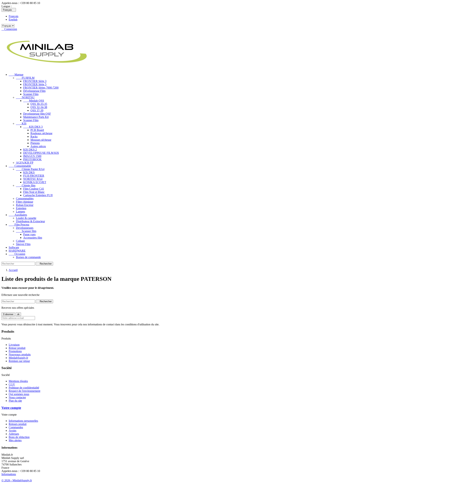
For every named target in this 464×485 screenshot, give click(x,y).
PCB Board (37, 130)
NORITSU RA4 (32, 178)
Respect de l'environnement (24, 390)
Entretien (21, 208)
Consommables (25, 198)
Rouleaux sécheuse (41, 133)
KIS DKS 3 (33, 126)
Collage (20, 240)
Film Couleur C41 (33, 188)
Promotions (15, 351)
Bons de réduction (19, 437)
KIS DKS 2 (30, 149)
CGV (12, 384)
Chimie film (25, 185)
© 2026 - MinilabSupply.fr (16, 480)
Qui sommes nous (19, 394)
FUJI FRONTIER (33, 175)
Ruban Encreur (24, 205)
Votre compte (11, 408)
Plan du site (15, 400)
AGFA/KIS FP (24, 162)
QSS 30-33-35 (38, 103)
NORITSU (25, 97)
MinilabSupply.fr (18, 357)
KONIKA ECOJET (34, 182)
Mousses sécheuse (40, 139)
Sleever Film (23, 244)
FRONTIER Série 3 (34, 81)
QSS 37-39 (36, 110)
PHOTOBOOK (32, 159)
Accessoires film (32, 237)
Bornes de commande (28, 257)
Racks (34, 136)
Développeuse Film (34, 90)
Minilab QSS (33, 100)
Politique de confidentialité (24, 387)
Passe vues (29, 234)
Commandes (16, 427)
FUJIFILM (25, 77)
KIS (21, 123)
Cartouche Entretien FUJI (38, 195)
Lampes (20, 211)
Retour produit (17, 347)
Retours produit (17, 424)
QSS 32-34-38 (38, 107)
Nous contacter (17, 397)
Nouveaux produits (20, 354)
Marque (16, 74)
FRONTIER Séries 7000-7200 (41, 87)
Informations (8, 474)
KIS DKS (29, 172)
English (13, 19)
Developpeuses (24, 227)
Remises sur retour (19, 361)
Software (14, 247)
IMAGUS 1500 (32, 156)
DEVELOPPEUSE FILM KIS (41, 152)
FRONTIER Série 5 (34, 84)
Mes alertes (15, 440)
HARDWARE (17, 250)
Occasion (17, 253)
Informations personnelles (23, 420)
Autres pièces (38, 146)
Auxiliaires (18, 214)
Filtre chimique (24, 201)
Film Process (19, 224)
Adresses (14, 433)
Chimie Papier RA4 (30, 169)
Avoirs (12, 430)
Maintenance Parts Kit (36, 116)
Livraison (14, 344)
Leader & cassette (26, 218)
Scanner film (26, 231)
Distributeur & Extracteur (30, 221)
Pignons (35, 143)
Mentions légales (18, 381)
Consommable (20, 165)
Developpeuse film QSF (37, 113)
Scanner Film (30, 94)
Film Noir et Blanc (34, 191)
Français (13, 16)
